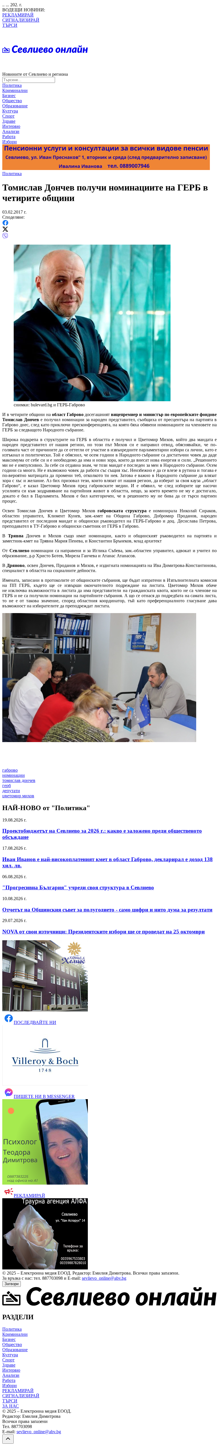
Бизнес (9, 95)
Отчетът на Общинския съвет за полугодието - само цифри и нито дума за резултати (107, 910)
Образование (15, 105)
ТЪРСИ (9, 25)
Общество (12, 100)
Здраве (8, 121)
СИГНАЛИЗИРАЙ (20, 20)
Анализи (10, 131)
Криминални (15, 90)
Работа (8, 136)
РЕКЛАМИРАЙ (18, 15)
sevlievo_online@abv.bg (104, 1278)
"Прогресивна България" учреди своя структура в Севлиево (78, 887)
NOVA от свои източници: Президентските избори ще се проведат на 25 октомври (103, 932)
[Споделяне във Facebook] (5, 224)
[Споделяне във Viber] (5, 237)
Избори (9, 141)
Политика (12, 85)
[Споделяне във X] (5, 230)
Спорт (8, 116)
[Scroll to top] (8, 1439)
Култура (10, 110)
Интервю (11, 126)
